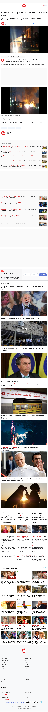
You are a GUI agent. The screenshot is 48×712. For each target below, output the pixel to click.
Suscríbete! (42, 274)
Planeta (26, 668)
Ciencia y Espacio (4, 660)
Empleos (26, 697)
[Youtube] (13, 702)
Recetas (2, 672)
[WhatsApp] (19, 702)
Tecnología (27, 672)
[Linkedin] (15, 702)
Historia (2, 666)
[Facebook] (7, 702)
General (3, 9)
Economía (20, 513)
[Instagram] (9, 702)
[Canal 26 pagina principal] (24, 7)
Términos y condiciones (5, 692)
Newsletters (4, 699)
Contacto (26, 690)
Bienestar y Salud (28, 658)
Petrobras (4, 128)
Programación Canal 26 (29, 694)
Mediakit (4, 694)
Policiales (3, 670)
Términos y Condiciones (21, 706)
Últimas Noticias (4, 658)
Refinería (18, 128)
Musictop (3, 684)
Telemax (26, 681)
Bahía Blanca (11, 128)
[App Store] (28, 702)
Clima (26, 660)
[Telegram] (21, 702)
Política (3, 513)
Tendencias (3, 673)
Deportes (3, 662)
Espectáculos (3, 664)
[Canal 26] (24, 650)
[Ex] (11, 702)
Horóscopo (27, 666)
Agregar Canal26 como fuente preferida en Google (40, 23)
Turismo (26, 673)
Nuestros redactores (5, 697)
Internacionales (37, 513)
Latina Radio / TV (28, 679)
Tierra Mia (3, 681)
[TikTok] (17, 702)
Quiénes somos (4, 690)
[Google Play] (35, 702)
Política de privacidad (29, 692)
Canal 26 (8, 22)
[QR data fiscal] (41, 703)
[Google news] (23, 702)
